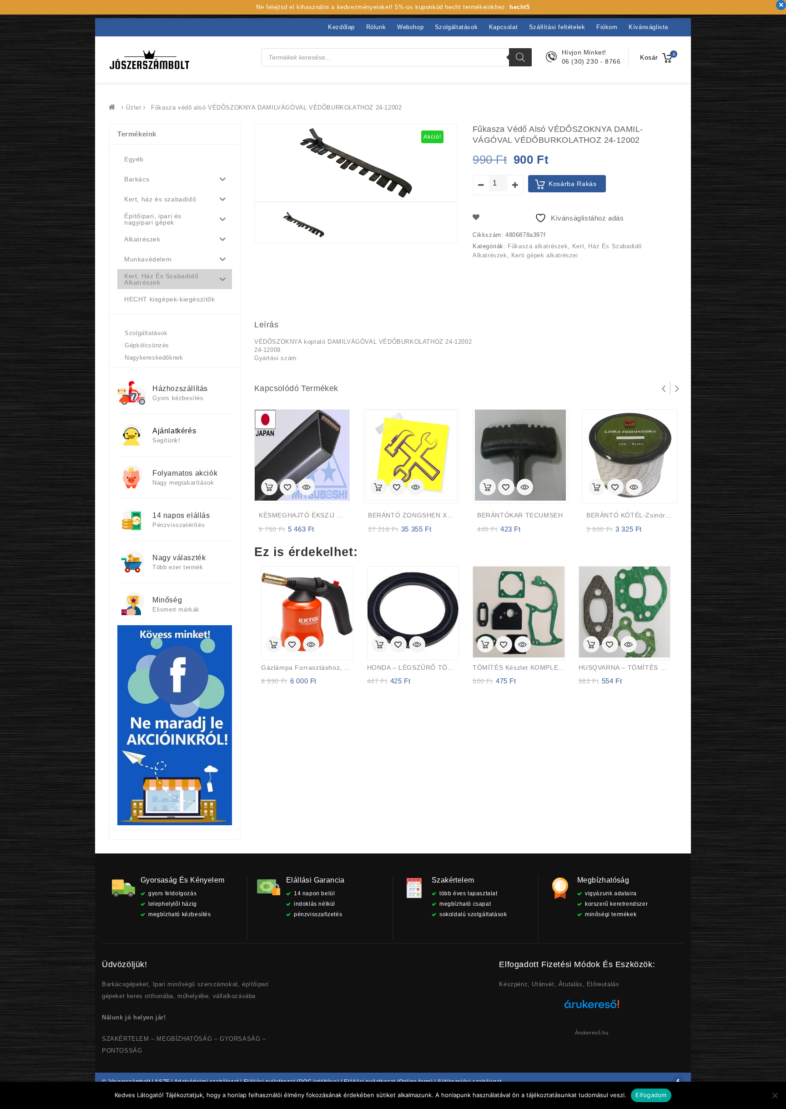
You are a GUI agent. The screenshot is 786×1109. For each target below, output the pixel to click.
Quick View (306, 488)
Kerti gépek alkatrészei (544, 255)
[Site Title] (150, 59)
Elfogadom (650, 1095)
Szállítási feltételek (557, 27)
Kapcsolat (503, 27)
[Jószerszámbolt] (114, 107)
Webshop (410, 27)
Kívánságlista (648, 27)
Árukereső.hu (591, 1032)
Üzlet (133, 107)
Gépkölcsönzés (147, 345)
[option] (304, 225)
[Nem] (774, 1095)
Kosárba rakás (573, 183)
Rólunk (376, 27)
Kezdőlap (341, 27)
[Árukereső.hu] (591, 1007)
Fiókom (607, 27)
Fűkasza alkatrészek (538, 246)
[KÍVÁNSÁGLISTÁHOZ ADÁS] (288, 488)
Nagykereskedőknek (154, 357)
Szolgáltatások (456, 27)
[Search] (520, 57)
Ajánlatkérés (174, 431)
